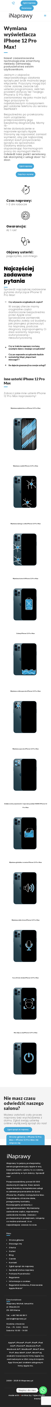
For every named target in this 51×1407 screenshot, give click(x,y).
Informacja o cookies (19, 1281)
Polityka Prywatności (19, 1273)
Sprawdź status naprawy (21, 1270)
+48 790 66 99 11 (19, 1315)
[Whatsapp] (43, 1390)
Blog (11, 1255)
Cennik (12, 1258)
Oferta (12, 1247)
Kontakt (13, 1262)
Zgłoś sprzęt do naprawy (21, 1266)
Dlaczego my (15, 1243)
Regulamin (14, 1277)
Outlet (12, 1251)
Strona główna (17, 1136)
